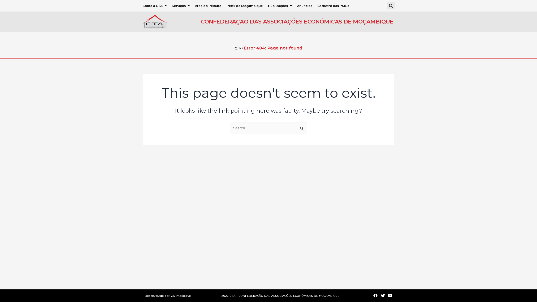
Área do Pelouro (208, 6)
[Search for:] (268, 128)
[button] (391, 5)
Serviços (179, 6)
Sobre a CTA (153, 6)
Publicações (278, 6)
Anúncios (304, 6)
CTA (238, 48)
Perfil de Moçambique (245, 6)
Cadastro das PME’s (333, 6)
